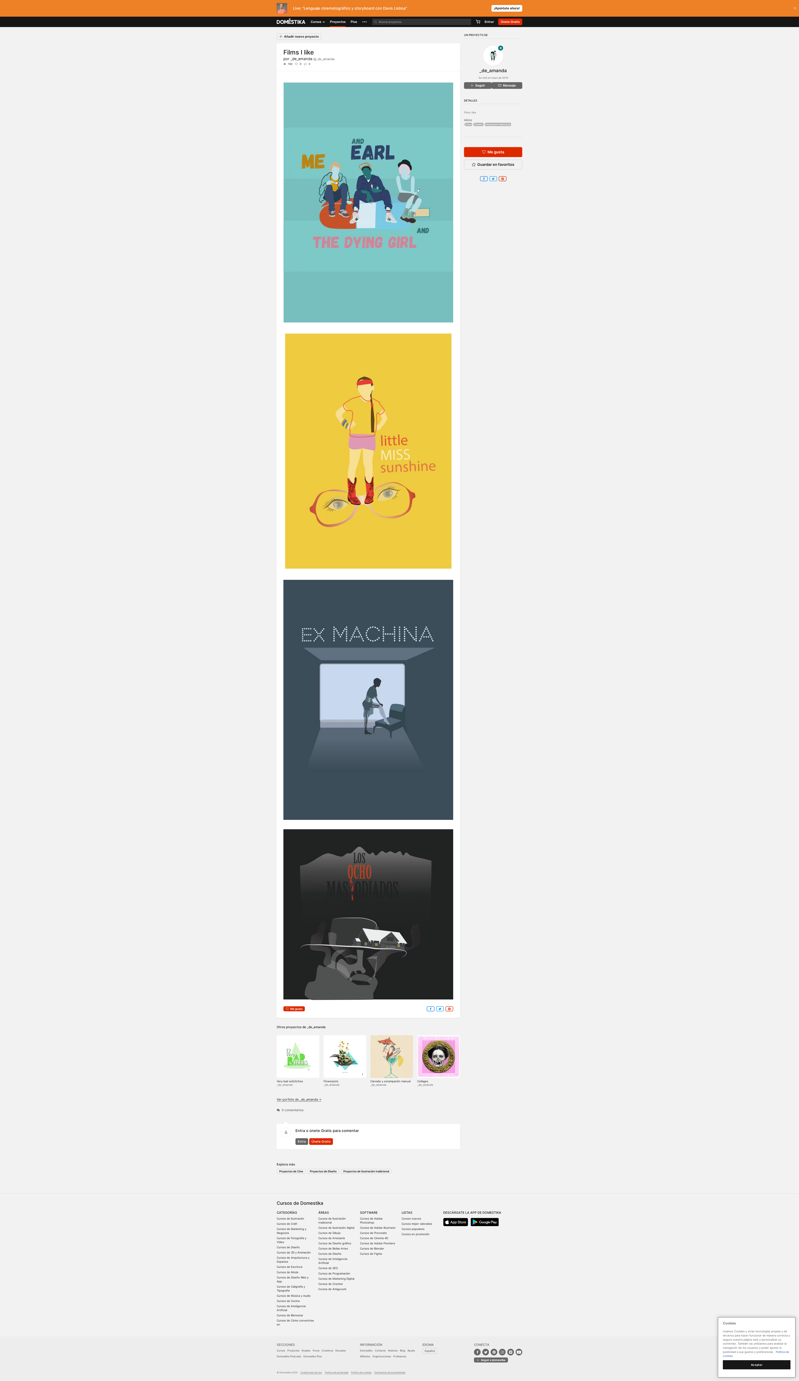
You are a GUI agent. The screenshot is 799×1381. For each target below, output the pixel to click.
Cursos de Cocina (288, 1301)
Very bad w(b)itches (290, 1081)
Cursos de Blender (372, 1248)
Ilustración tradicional (498, 124)
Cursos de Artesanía (331, 1238)
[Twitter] (485, 1352)
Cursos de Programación (334, 1273)
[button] (364, 22)
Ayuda (411, 1350)
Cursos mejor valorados (417, 1223)
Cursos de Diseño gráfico (334, 1243)
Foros (316, 1350)
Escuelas (340, 1350)
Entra (302, 1141)
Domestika (366, 1350)
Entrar (489, 22)
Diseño (479, 124)
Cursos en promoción (415, 1234)
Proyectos (338, 22)
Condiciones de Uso (311, 1372)
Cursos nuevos (411, 1218)
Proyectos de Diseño (323, 1171)
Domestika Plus (312, 1356)
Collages (422, 1081)
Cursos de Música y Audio (294, 1295)
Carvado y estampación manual (390, 1081)
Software (369, 1213)
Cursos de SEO (328, 1268)
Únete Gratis (321, 1141)
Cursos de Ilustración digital (336, 1227)
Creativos (327, 1350)
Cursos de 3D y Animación (294, 1252)
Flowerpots (331, 1081)
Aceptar (757, 1364)
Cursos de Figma (371, 1253)
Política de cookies (361, 1372)
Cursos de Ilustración (290, 1218)
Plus (354, 22)
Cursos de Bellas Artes (333, 1248)
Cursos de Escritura (289, 1266)
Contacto (380, 1350)
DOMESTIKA (291, 22)
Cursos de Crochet (330, 1284)
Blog (402, 1350)
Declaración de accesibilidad (389, 1372)
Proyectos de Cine (291, 1171)
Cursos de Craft (287, 1223)
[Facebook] (477, 1352)
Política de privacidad (336, 1372)
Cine (468, 124)
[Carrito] (478, 22)
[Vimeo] (510, 1352)
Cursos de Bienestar (290, 1315)
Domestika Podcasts (289, 1356)
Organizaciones (381, 1356)
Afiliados (365, 1356)
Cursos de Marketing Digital (336, 1278)
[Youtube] (519, 1352)
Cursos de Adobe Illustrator (378, 1227)
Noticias (393, 1350)
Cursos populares (413, 1229)
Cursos (281, 1350)
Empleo (306, 1350)
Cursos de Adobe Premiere (377, 1243)
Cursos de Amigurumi (332, 1289)
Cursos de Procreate (373, 1233)
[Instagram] (502, 1352)
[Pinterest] (494, 1352)
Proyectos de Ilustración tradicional (366, 1171)
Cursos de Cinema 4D (374, 1238)
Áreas (323, 1213)
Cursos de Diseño (288, 1247)
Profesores (399, 1356)
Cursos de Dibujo (329, 1233)
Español (430, 1350)
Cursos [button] (316, 22)
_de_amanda (312, 59)
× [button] (795, 8)
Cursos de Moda (287, 1272)
